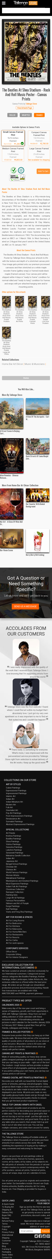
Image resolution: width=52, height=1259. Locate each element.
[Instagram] (44, 1237)
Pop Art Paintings (13, 813)
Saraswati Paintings (14, 853)
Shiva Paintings (12, 841)
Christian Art (11, 867)
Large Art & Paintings (15, 898)
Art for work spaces (15, 943)
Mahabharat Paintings (15, 878)
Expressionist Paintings (16, 790)
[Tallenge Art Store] (26, 3)
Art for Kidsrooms (14, 929)
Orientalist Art (12, 810)
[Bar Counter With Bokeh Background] (37, 495)
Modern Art (11, 804)
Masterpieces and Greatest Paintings (22, 881)
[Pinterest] (48, 1237)
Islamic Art (10, 796)
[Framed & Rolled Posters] (32, 1032)
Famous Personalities (15, 900)
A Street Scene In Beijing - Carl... (10, 432)
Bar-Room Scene (6, 550)
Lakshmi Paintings (14, 850)
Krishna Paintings (13, 836)
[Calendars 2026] (21, 1005)
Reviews (5, 1218)
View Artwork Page (24, 107)
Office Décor (11, 951)
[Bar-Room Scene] (11, 538)
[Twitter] (36, 1237)
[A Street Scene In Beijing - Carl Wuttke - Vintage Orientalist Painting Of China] (11, 413)
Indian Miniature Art (14, 802)
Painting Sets (11, 895)
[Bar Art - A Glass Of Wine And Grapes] (11, 503)
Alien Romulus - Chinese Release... (9, 476)
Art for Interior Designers (17, 957)
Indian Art (10, 799)
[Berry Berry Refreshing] (37, 540)
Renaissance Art (13, 818)
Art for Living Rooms (15, 920)
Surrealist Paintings (14, 821)
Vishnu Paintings (13, 844)
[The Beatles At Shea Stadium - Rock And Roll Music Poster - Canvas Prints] (26, 51)
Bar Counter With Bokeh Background (35, 505)
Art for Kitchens (13, 926)
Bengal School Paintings (16, 864)
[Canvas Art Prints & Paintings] (37, 1053)
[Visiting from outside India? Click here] (36, 967)
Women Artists (12, 875)
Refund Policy (8, 1221)
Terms (5, 1224)
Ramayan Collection (14, 892)
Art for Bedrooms (14, 923)
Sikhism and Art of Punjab (17, 903)
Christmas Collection (15, 889)
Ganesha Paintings (14, 847)
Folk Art (9, 807)
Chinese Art (11, 869)
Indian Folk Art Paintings (16, 886)
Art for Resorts (12, 937)
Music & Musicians (35, 364)
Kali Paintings (12, 909)
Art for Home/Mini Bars (16, 932)
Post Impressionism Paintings (19, 816)
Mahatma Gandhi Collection (18, 855)
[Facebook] (40, 1237)
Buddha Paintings (13, 838)
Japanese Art (12, 861)
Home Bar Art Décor (12, 364)
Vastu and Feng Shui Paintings (19, 912)
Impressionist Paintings (16, 793)
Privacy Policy (8, 1232)
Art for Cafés (12, 940)
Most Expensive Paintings (17, 883)
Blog (4, 1246)
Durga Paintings (13, 906)
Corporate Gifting (13, 954)
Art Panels (10, 833)
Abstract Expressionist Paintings (20, 824)
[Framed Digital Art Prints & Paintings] (46, 1078)
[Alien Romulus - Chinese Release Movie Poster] (11, 455)
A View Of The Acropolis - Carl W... (37, 417)
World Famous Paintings (16, 872)
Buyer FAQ (6, 1215)
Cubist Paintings (13, 788)
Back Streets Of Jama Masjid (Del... (37, 457)
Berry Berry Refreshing (35, 555)
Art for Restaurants (14, 934)
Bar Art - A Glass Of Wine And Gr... (11, 522)
